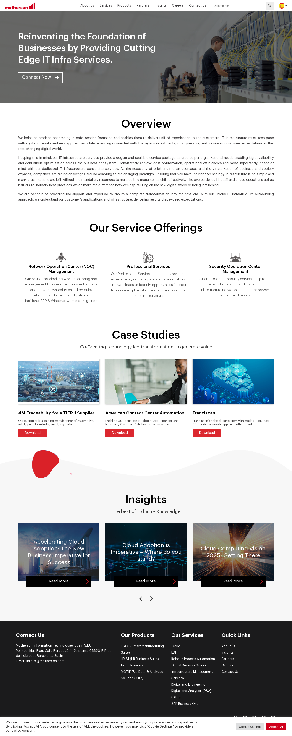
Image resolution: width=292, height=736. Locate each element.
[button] (40, 77)
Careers (178, 5)
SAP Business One (184, 703)
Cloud (175, 646)
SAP (174, 697)
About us (87, 5)
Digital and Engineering (188, 684)
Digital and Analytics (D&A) (191, 691)
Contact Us (197, 5)
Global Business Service (189, 665)
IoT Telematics (132, 665)
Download (33, 433)
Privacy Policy (24, 718)
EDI (173, 652)
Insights (227, 652)
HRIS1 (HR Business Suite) (140, 659)
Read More (58, 581)
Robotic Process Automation (193, 659)
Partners (143, 5)
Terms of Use (44, 718)
